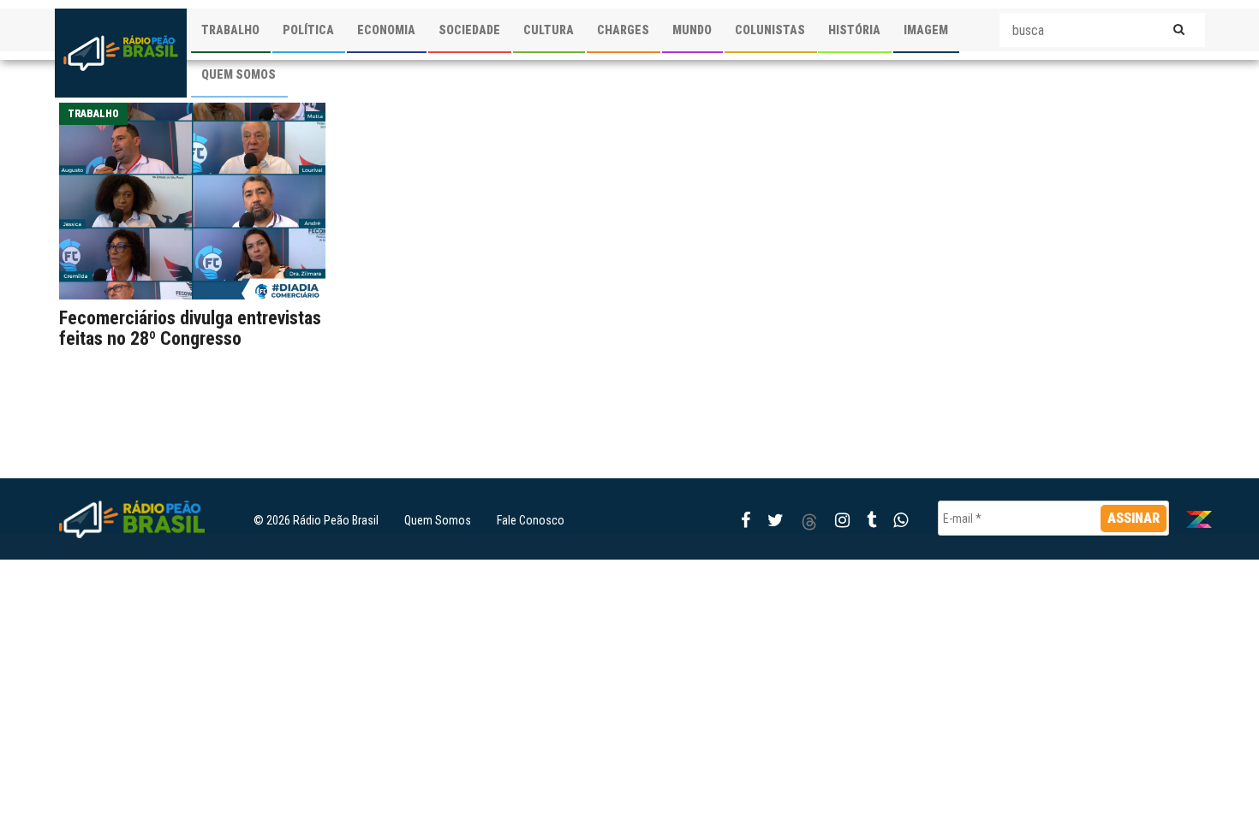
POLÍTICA (308, 30)
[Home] (121, 53)
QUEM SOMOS (238, 74)
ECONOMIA (386, 30)
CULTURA (548, 30)
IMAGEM (926, 30)
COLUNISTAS (770, 30)
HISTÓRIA (854, 30)
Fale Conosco (530, 520)
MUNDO (692, 30)
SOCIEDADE (469, 30)
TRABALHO (230, 30)
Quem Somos (437, 520)
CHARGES (623, 30)
